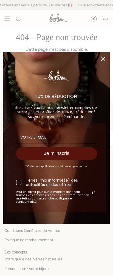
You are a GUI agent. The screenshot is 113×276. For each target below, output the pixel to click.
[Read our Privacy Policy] (94, 193)
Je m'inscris (56, 153)
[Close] (103, 58)
